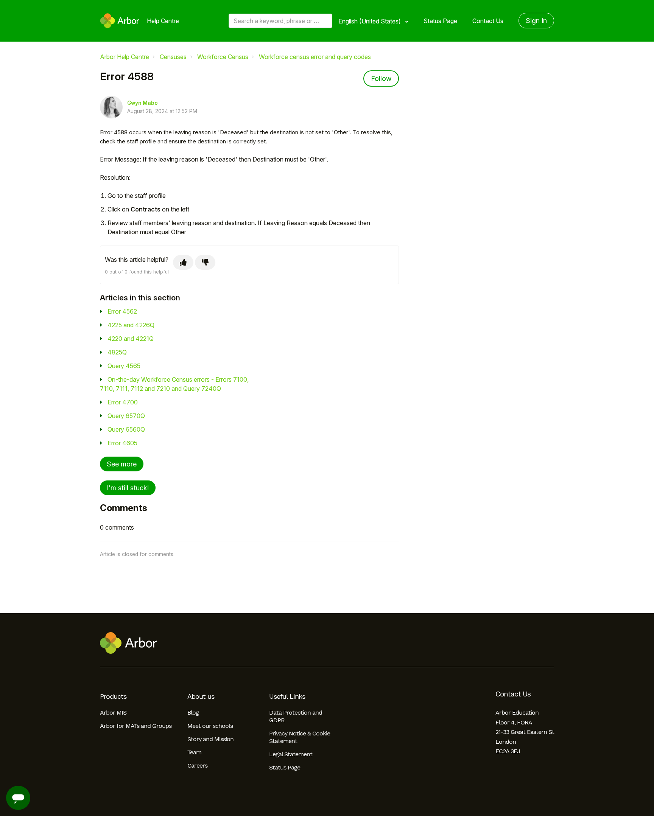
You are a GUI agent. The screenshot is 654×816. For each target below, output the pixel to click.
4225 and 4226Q (130, 325)
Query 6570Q (126, 416)
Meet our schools (210, 725)
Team (194, 752)
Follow (381, 78)
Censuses (173, 57)
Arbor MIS (113, 712)
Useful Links (287, 696)
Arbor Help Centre (124, 57)
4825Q (117, 352)
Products (113, 696)
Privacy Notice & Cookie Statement (299, 737)
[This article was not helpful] (205, 262)
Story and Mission (210, 739)
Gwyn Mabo (142, 103)
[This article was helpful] (183, 262)
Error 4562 (122, 311)
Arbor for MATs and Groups (135, 725)
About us (200, 696)
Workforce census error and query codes (315, 57)
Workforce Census (222, 57)
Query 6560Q (126, 429)
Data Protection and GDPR (295, 716)
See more (122, 464)
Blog (193, 712)
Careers (197, 765)
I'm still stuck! (128, 488)
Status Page (440, 21)
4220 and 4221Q (130, 338)
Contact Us (487, 21)
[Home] (120, 20)
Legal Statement (290, 754)
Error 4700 (122, 402)
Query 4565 (123, 366)
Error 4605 (122, 443)
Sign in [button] (536, 21)
